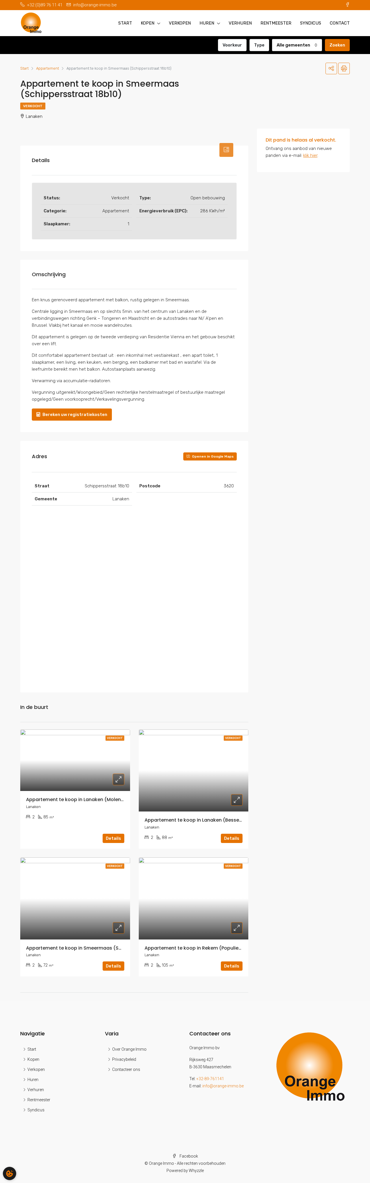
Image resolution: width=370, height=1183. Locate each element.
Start (125, 23)
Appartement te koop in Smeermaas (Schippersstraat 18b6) (97, 948)
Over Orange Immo (129, 1049)
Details (113, 838)
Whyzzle (196, 1170)
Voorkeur (232, 45)
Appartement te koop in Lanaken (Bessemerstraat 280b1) (212, 820)
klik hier (310, 155)
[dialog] (9, 1173)
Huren (206, 23)
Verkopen (180, 23)
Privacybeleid (124, 1059)
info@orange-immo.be (223, 1086)
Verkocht (32, 106)
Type (259, 45)
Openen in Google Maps (212, 456)
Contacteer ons (126, 1069)
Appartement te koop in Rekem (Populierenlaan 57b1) (207, 948)
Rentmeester (275, 23)
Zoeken (337, 45)
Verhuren (240, 23)
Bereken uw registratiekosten (74, 414)
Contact (340, 23)
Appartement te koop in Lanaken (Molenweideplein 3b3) (92, 799)
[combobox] (297, 45)
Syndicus (310, 23)
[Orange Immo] (310, 1066)
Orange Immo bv (204, 1047)
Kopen (147, 23)
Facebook (188, 1156)
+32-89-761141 (210, 1078)
